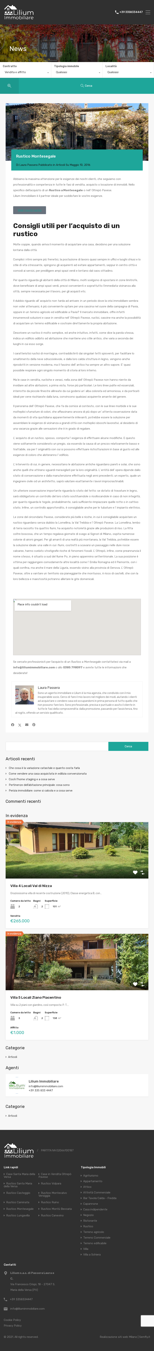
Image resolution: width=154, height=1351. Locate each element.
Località (111, 66)
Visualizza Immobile (77, 867)
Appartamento (92, 1181)
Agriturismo (90, 1175)
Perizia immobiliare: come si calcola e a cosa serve (40, 790)
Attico (87, 1187)
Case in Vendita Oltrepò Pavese (54, 1175)
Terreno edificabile (94, 1243)
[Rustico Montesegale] (77, 132)
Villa (85, 1249)
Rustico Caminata (17, 1202)
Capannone (90, 1203)
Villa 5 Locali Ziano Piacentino (35, 997)
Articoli (60, 165)
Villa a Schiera (92, 1254)
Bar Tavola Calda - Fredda (99, 1198)
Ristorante (90, 1220)
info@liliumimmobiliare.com (46, 1086)
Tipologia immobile (66, 66)
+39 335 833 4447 (41, 1090)
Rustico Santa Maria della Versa (18, 1185)
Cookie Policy (12, 1320)
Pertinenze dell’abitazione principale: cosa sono (39, 785)
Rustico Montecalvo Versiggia (52, 1194)
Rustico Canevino (52, 1215)
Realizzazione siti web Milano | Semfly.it (125, 1337)
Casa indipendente (95, 1209)
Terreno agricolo (93, 1232)
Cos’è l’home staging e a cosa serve (32, 779)
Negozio (88, 1215)
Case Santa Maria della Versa (19, 1175)
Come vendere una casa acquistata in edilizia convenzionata (48, 773)
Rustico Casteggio (18, 1193)
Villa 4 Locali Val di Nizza (31, 886)
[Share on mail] (26, 725)
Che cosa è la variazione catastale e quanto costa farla (44, 768)
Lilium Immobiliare (44, 1081)
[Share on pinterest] (33, 725)
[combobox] (25, 73)
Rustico (88, 1226)
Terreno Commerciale (96, 1237)
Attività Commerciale (96, 1192)
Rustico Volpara (51, 1183)
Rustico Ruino (50, 1202)
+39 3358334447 (131, 12)
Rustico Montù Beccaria (56, 1209)
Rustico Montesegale (20, 1209)
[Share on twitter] (19, 725)
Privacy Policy (13, 1325)
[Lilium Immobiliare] (19, 20)
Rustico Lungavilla (18, 1215)
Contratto (10, 66)
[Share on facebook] (12, 725)
